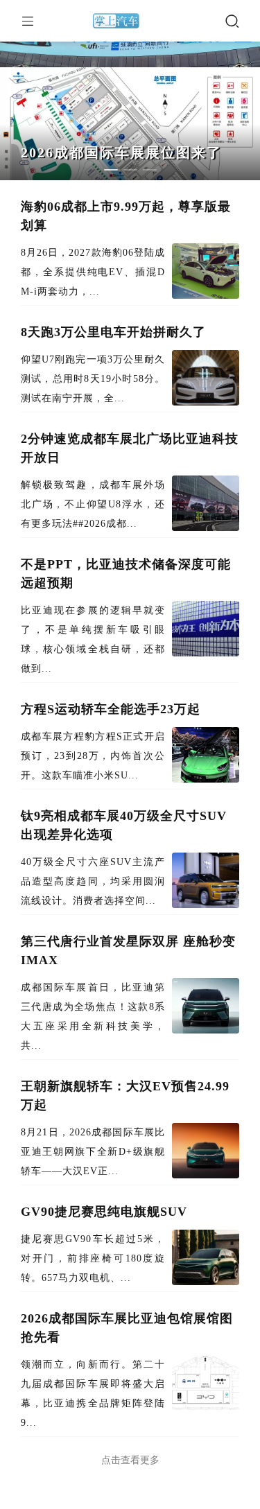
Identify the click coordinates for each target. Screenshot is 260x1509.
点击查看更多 (130, 1460)
